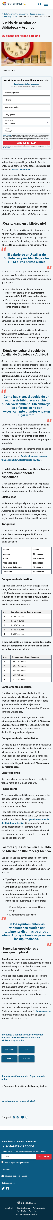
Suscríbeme (43, 1157)
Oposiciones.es (43, 1011)
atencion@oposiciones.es (16, 1176)
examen (9, 1059)
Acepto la (17, 1163)
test (26, 1049)
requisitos (10, 1049)
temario (26, 1059)
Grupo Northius (7, 135)
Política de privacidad (23, 1208)
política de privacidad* (20, 1163)
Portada (4, 14)
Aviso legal (9, 1208)
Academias (32, 1211)
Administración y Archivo (18, 14)
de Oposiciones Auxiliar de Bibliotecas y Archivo (20, 1039)
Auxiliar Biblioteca (21, 169)
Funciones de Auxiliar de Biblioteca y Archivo (25, 1086)
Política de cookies (39, 1208)
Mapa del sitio (21, 1211)
